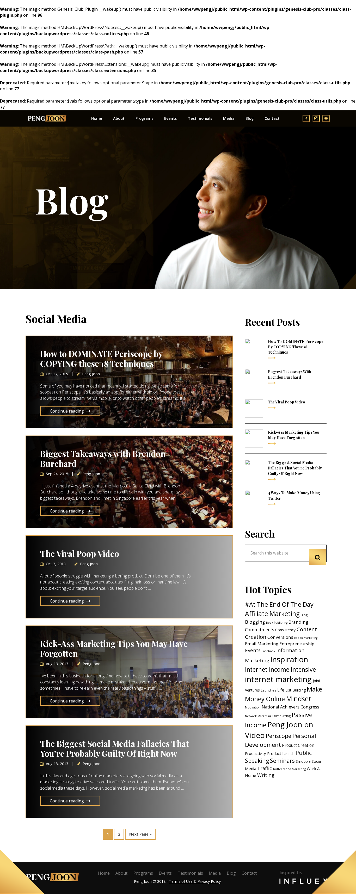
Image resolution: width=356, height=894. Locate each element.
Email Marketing (261, 644)
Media (215, 873)
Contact (249, 873)
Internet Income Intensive (280, 669)
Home (104, 873)
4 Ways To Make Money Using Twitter (294, 495)
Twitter (277, 769)
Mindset (298, 698)
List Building (295, 690)
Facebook (268, 651)
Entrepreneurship (296, 644)
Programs (143, 873)
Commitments (259, 630)
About (121, 873)
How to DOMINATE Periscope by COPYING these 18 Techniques (101, 358)
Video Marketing (294, 769)
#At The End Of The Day (279, 604)
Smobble (303, 761)
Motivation (253, 707)
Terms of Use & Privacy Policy (195, 881)
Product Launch (280, 753)
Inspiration (289, 659)
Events (253, 650)
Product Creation (298, 745)
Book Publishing (276, 622)
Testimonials (190, 873)
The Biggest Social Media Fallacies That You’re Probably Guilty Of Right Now (114, 748)
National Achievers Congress (290, 707)
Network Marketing (258, 716)
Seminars (282, 760)
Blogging (255, 622)
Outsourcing (281, 716)
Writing (265, 775)
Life (280, 690)
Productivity (255, 753)
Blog (304, 615)
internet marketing (278, 679)
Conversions (280, 637)
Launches (268, 690)
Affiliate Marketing (272, 613)
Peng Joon (47, 118)
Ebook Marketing (305, 638)
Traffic (264, 768)
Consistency (285, 629)
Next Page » (140, 833)
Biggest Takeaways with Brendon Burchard (102, 458)
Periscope (278, 736)
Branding (298, 622)
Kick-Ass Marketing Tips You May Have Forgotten (114, 648)
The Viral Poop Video (79, 553)
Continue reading (67, 411)
